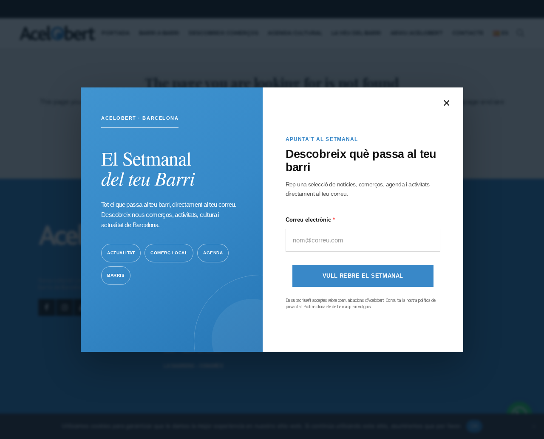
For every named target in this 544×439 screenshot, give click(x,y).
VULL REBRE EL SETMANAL (363, 276)
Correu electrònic (309, 219)
